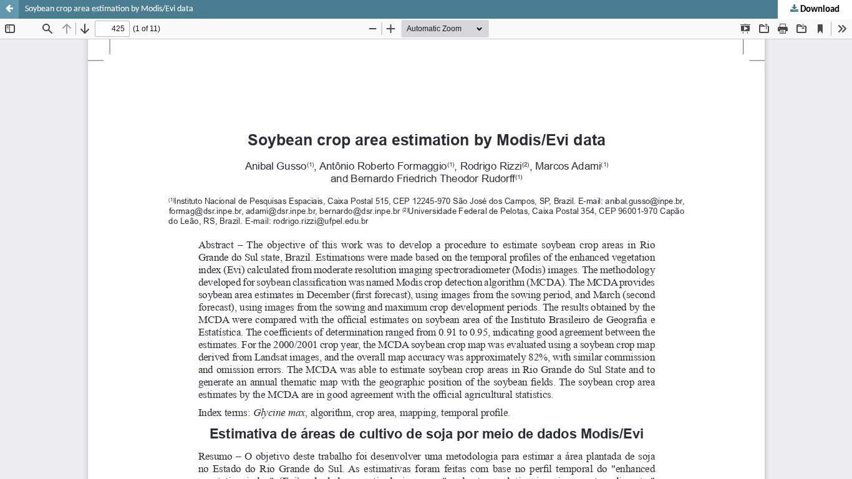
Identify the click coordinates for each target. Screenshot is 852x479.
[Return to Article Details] (9, 9)
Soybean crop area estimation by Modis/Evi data (109, 9)
